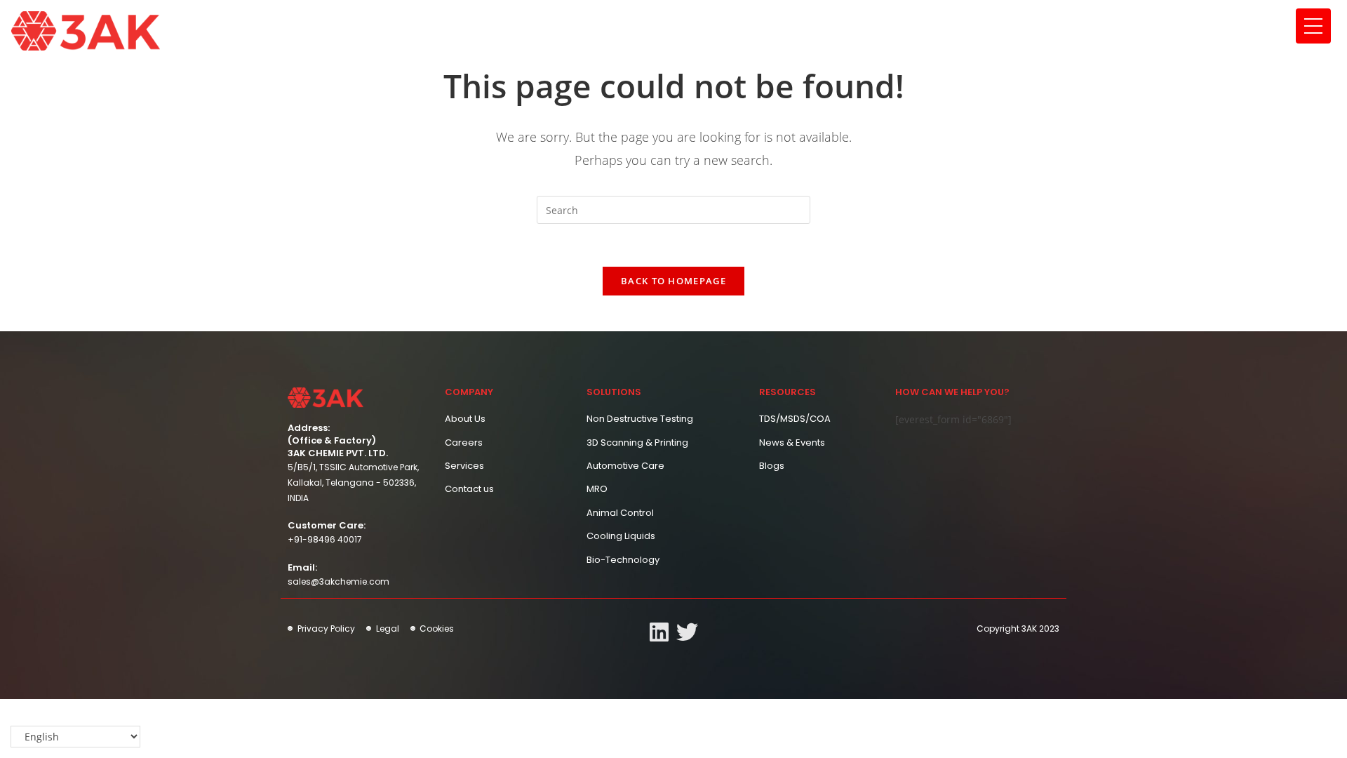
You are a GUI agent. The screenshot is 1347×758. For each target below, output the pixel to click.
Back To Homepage (673, 280)
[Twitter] (687, 632)
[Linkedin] (659, 632)
